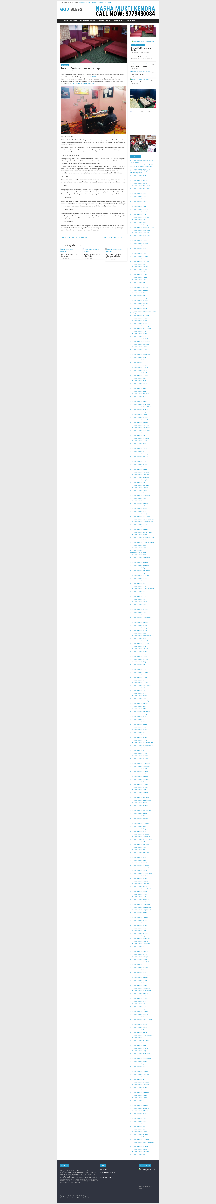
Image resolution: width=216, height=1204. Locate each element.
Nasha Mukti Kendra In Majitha (138, 753)
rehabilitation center (87, 21)
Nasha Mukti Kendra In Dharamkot (139, 852)
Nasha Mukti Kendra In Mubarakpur (139, 722)
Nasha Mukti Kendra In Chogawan (139, 865)
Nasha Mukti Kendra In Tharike (138, 602)
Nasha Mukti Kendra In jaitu (137, 178)
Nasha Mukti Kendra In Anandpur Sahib (140, 1058)
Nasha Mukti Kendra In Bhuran (138, 441)
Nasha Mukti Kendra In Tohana (138, 204)
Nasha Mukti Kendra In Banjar (138, 586)
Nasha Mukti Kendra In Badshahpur (139, 472)
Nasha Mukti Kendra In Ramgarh (139, 1011)
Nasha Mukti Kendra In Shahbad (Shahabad (142, 227)
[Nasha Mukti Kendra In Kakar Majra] (94, 249)
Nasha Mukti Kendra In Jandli (138, 357)
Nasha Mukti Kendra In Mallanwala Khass (141, 745)
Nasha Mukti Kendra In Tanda (138, 596)
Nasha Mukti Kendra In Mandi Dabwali (140, 328)
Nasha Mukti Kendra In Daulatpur (139, 977)
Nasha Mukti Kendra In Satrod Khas (139, 233)
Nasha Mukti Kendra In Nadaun (138, 534)
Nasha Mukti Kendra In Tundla (138, 193)
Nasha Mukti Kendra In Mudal (138, 719)
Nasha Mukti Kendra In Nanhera (138, 306)
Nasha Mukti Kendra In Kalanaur (139, 370)
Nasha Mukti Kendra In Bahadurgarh (140, 454)
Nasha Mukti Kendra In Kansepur (139, 360)
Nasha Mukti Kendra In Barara (138, 175)
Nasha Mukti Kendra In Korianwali (139, 771)
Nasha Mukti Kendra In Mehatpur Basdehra (142, 537)
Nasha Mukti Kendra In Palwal (138, 279)
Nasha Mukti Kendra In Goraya (138, 1032)
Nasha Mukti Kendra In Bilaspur (142, 73)
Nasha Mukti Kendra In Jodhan (138, 1022)
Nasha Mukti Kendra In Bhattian (138, 902)
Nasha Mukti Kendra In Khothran (139, 774)
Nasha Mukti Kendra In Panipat (138, 1131)
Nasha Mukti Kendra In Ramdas (138, 675)
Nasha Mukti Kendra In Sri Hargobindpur (141, 628)
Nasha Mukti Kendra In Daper (138, 860)
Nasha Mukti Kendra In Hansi (138, 396)
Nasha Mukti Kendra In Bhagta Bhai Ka (140, 910)
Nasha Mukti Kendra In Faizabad (139, 420)
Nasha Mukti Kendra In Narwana (139, 290)
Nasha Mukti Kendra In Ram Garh (139, 259)
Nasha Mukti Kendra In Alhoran (138, 954)
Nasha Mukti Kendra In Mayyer (138, 318)
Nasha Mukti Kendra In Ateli (137, 482)
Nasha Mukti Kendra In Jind (137, 1129)
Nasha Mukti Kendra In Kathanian (139, 784)
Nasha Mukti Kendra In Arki (137, 591)
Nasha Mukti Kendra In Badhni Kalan (140, 938)
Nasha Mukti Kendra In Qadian (138, 695)
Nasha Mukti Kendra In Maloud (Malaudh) (141, 742)
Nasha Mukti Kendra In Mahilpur (138, 756)
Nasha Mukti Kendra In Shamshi (138, 508)
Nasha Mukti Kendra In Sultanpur (139, 622)
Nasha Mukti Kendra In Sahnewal (139, 659)
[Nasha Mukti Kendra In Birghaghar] (140, 64)
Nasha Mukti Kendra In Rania (138, 253)
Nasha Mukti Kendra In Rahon (138, 693)
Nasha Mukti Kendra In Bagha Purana (140, 936)
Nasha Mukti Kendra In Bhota (138, 583)
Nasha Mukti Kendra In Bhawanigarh (140, 899)
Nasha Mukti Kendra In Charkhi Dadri (140, 975)
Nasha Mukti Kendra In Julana (138, 352)
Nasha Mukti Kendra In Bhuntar (138, 581)
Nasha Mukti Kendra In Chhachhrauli (140, 427)
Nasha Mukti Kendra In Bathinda (139, 1146)
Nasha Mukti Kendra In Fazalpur (138, 1087)
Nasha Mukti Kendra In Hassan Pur (139, 394)
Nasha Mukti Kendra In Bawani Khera (140, 459)
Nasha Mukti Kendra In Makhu (138, 750)
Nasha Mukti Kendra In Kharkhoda (139, 344)
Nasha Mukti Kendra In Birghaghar (142, 65)
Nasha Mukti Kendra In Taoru (138, 214)
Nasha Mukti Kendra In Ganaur (138, 414)
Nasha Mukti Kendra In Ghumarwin (73, 237)
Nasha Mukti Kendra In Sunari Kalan (140, 217)
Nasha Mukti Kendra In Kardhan (138, 347)
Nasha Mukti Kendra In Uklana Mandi (140, 188)
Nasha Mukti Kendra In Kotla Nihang (140, 763)
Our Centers (74, 21)
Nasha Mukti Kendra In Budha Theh (139, 883)
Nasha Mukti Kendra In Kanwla (138, 349)
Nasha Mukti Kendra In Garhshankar (140, 1040)
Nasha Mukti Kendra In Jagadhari (139, 1079)
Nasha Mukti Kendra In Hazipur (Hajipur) (141, 800)
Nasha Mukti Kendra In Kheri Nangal (140, 341)
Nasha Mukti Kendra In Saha (137, 246)
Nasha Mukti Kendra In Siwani (138, 222)
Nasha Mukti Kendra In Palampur (139, 527)
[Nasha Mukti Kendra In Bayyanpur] (71, 249)
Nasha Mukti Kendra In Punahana (139, 266)
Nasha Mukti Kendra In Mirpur (138, 727)
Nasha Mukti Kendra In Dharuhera (139, 425)
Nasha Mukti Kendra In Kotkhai (138, 540)
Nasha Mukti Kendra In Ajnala (138, 964)
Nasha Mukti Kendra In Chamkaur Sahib (141, 873)
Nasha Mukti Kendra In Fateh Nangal (140, 836)
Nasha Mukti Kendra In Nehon (138, 709)
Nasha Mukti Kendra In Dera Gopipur (140, 570)
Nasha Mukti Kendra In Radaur (138, 264)
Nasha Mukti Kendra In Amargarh (139, 951)
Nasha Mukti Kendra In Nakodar (138, 1111)
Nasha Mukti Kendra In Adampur (139, 487)
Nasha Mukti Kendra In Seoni (138, 511)
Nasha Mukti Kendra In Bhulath (138, 886)
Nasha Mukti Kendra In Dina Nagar (139, 844)
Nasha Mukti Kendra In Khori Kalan (139, 339)
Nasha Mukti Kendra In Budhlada (139, 881)
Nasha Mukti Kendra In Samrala (138, 656)
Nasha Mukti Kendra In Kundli (138, 336)
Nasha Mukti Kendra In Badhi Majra (139, 477)
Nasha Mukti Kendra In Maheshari (139, 300)
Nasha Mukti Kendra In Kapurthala (139, 1139)
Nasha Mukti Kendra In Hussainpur (139, 797)
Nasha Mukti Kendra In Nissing (138, 285)
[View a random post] (154, 21)
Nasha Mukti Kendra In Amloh (138, 949)
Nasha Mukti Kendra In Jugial (138, 789)
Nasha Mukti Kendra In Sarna (138, 646)
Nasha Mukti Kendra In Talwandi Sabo (140, 617)
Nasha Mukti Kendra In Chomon (138, 821)
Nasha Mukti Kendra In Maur (138, 732)
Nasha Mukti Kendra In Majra (138, 331)
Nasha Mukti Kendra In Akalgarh (138, 959)
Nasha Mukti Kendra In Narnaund (139, 293)
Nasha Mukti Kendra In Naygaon (139, 1105)
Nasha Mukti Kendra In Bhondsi (138, 443)
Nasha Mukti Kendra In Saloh (138, 664)
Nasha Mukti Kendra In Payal (138, 698)
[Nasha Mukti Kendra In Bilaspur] (140, 72)
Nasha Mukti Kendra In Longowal (139, 758)
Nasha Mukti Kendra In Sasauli (138, 238)
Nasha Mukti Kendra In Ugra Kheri (139, 180)
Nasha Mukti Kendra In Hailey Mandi (140, 399)
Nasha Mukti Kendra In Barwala (138, 464)
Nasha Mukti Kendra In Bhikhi (138, 896)
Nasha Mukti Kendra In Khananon (139, 1014)
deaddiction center (103, 21)
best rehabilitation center (138, 45)
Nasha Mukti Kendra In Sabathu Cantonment (142, 519)
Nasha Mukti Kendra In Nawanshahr (140, 1108)
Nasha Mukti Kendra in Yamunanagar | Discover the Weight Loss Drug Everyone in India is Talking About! (142, 170)
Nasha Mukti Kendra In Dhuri (138, 847)
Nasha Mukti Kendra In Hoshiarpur (139, 1137)
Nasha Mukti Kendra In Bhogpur (138, 891)
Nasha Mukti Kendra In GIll (137, 1037)
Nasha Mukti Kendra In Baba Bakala (140, 943)
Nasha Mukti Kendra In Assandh (142, 81)
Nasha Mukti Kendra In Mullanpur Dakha (141, 714)
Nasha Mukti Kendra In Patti (137, 1100)
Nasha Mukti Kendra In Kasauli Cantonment (142, 542)
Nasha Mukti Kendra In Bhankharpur (140, 904)
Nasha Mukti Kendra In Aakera (138, 490)
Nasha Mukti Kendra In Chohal (138, 863)
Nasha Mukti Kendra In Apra (137, 946)
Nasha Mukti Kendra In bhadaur (138, 183)
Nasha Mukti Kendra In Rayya (138, 669)
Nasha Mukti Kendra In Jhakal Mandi (140, 354)
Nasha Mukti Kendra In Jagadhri (138, 383)
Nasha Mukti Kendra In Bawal (138, 461)
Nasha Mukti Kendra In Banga (138, 930)
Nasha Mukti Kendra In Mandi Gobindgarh (141, 1035)
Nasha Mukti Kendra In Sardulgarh (139, 643)
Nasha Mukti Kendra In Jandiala (138, 1024)
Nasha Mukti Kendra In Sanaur (138, 972)
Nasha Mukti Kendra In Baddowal (139, 941)
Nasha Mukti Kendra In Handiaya (139, 805)
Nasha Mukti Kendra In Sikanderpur (139, 225)
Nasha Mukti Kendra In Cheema (138, 870)
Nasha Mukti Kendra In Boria (141, 49)
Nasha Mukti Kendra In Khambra (139, 782)
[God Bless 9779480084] (61, 21)
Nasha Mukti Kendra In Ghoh (138, 826)
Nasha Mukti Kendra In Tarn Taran (139, 607)
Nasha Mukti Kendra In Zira (137, 594)
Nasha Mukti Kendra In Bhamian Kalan (140, 907)
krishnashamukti (76, 71)
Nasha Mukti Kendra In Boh (137, 435)
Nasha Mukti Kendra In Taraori (138, 212)
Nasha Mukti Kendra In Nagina (138, 308)
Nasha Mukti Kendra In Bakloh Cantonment (142, 588)
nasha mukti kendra (118, 21)
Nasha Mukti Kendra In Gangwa (138, 412)
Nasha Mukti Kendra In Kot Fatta (139, 769)
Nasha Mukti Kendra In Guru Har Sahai (140, 810)
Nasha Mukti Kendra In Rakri (137, 680)
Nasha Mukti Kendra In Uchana (138, 191)
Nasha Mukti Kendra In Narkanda (139, 503)
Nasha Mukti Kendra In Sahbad (138, 1066)
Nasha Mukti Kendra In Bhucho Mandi (140, 889)
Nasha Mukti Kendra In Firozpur (138, 831)
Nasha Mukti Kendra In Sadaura (138, 248)
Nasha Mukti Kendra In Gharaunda (139, 1084)
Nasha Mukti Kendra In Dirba (138, 842)
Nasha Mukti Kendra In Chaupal (138, 578)
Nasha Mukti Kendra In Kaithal (138, 1118)
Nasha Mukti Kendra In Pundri (138, 996)
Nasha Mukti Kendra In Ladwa (138, 1077)
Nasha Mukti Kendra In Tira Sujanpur (140, 495)
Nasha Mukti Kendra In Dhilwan (138, 816)
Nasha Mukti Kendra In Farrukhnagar (140, 404)
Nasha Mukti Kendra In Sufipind (138, 625)
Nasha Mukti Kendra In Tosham (138, 196)
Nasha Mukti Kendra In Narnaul (138, 295)
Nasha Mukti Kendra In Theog (138, 498)
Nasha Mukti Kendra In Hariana (138, 803)
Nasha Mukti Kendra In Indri (137, 386)
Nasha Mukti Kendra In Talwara (138, 615)
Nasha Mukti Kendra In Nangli (138, 662)
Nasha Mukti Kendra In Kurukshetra (139, 1151)
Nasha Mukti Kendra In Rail (137, 688)
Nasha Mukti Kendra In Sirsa (137, 1126)
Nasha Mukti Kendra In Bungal (138, 878)
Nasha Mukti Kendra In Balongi (138, 920)
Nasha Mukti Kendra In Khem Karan (140, 779)
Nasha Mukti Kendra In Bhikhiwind (139, 868)
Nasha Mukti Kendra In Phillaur (138, 985)
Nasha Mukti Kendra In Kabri (138, 378)
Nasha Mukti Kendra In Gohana (138, 401)
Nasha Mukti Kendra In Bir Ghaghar (139, 438)
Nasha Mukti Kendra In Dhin (137, 849)
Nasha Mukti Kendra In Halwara (138, 808)
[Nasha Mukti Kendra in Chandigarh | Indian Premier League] (116, 249)
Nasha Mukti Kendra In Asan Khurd (139, 485)
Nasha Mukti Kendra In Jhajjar (138, 380)
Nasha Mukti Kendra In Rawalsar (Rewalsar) (142, 521)
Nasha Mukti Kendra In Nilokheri (139, 287)
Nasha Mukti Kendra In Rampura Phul (140, 672)
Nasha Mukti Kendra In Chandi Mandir (140, 430)
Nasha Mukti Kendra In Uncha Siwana (140, 186)
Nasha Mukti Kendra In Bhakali (138, 448)
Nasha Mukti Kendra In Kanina (138, 362)
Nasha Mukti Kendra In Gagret (138, 568)
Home (66, 21)
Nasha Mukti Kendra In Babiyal (138, 480)
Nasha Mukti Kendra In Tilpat (138, 206)
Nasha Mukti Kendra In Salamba (138, 199)
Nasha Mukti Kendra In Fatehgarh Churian (141, 839)
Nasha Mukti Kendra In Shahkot (138, 638)
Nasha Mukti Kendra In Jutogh (138, 545)
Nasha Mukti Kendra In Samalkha (139, 243)
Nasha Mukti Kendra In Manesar (139, 323)
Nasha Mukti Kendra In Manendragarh (140, 326)
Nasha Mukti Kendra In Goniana (138, 813)
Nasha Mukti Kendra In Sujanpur (139, 609)
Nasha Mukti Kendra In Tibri (137, 599)
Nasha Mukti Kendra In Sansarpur (139, 651)
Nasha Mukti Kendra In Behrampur (139, 915)
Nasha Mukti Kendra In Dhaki (138, 857)
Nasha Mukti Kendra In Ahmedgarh (139, 962)
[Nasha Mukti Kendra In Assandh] (139, 79)
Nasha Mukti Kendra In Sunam (138, 620)
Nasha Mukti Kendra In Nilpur (138, 706)
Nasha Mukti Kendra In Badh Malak (139, 474)
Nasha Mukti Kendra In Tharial (138, 604)
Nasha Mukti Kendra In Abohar (138, 970)
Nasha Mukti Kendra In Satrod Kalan (140, 235)
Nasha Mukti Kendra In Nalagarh (139, 529)
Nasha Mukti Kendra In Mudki (138, 716)
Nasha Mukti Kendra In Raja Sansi (139, 682)
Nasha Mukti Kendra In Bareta (138, 928)
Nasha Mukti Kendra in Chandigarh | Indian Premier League (94, 2)
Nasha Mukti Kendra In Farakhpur (139, 417)
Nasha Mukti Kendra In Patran (138, 1103)
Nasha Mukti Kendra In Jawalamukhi (140, 557)
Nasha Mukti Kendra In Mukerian (139, 1113)
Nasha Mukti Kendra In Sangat (138, 654)
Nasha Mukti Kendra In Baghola (138, 469)
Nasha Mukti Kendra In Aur (137, 1056)
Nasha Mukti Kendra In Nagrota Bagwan (141, 532)
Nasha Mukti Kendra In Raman (138, 677)
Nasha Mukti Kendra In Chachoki (139, 876)
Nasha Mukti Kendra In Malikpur (138, 748)
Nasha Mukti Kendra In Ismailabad (139, 1082)
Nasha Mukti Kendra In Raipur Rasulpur (140, 685)
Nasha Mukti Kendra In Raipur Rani (139, 261)
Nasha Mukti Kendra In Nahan (138, 506)
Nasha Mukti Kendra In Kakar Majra (92, 255)
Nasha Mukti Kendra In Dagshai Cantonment (142, 573)
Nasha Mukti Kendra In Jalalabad (139, 792)
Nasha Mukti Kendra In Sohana (138, 630)
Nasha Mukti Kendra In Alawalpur (139, 957)
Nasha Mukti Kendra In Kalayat (138, 365)
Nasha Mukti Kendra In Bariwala (138, 925)
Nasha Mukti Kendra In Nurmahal (139, 703)
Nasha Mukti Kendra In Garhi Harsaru (140, 409)
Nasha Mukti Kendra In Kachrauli (139, 375)
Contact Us (131, 21)
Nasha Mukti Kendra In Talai (137, 501)
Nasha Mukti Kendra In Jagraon (138, 1027)
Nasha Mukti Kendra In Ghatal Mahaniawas (142, 407)
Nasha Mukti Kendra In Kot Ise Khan (140, 766)
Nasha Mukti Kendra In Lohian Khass (140, 761)
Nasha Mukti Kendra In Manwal (138, 735)
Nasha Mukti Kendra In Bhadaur (138, 912)
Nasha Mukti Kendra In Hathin (138, 391)
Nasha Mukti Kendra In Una (137, 493)
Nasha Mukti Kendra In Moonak (138, 724)
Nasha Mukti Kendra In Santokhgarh (140, 516)
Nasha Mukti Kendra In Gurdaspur (139, 1134)
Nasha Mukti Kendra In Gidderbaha (139, 823)
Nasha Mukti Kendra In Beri (137, 451)
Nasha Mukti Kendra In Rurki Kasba (139, 667)
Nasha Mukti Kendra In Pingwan (138, 269)
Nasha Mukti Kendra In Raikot (138, 690)
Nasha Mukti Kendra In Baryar (138, 923)
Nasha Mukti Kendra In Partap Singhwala (141, 701)
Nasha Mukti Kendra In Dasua (138, 1045)
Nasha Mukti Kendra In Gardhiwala (139, 834)
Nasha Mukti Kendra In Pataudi (138, 277)
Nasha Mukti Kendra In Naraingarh (139, 298)
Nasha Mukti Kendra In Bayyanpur (69, 255)
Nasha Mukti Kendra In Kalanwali (139, 367)
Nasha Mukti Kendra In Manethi (138, 320)
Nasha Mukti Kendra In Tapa (138, 612)
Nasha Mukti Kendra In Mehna (138, 729)
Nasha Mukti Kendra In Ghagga (138, 829)
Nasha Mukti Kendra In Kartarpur (139, 787)
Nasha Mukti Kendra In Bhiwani (138, 446)
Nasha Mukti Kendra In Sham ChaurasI (140, 635)
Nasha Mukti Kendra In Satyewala (139, 641)
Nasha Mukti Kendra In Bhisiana (138, 894)
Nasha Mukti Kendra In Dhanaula (139, 855)
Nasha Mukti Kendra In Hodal (138, 388)
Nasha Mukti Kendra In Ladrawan (139, 303)
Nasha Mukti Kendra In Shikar (138, 633)
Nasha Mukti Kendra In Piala (137, 272)
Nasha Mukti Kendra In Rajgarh (138, 524)
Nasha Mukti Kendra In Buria (138, 433)
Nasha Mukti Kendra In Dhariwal (139, 818)
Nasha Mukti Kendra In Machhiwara (139, 1017)
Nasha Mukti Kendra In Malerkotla (139, 1116)
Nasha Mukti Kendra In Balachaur (139, 933)
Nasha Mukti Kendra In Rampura (139, 256)
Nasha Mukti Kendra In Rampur (138, 980)
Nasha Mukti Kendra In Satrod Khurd (140, 230)
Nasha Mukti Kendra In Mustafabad (139, 315)
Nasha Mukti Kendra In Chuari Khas (139, 575)
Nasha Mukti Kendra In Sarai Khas (139, 648)
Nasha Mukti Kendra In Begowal (139, 917)
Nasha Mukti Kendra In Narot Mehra (140, 711)
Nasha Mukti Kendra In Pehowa (138, 274)
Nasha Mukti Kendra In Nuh (137, 282)
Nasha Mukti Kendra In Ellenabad (139, 422)
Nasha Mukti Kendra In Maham (138, 333)
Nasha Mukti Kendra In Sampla (138, 240)
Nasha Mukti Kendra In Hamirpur (139, 562)
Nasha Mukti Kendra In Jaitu (137, 795)
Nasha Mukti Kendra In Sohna (138, 219)
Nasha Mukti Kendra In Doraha (138, 1043)
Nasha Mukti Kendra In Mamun (138, 737)
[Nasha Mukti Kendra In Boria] (143, 41)
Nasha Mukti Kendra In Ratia (138, 251)
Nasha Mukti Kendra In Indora (115, 237)
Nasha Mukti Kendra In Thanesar (139, 209)
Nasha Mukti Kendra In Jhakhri (138, 555)
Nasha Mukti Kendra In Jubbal (138, 548)
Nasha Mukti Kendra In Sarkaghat (139, 514)
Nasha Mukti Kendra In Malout (138, 740)
